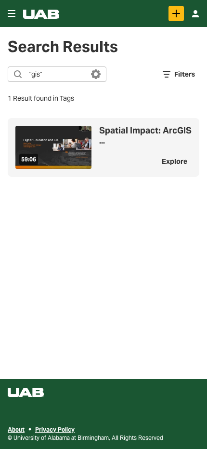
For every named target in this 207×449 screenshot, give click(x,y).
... (145, 136)
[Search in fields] (96, 74)
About (16, 429)
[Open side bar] (11, 13)
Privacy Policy (55, 429)
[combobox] (56, 74)
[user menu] (195, 13)
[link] (176, 13)
